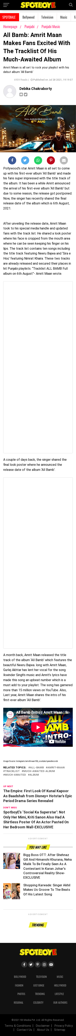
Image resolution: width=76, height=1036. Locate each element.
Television (47, 17)
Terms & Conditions (17, 1026)
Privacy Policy (64, 1026)
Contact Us (24, 1030)
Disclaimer (43, 1026)
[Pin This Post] (51, 161)
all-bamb (37, 767)
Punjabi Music (51, 26)
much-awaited (15, 775)
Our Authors (60, 1002)
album (34, 775)
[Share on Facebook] (12, 161)
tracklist (12, 771)
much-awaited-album (39, 771)
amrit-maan (56, 767)
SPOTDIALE (9, 17)
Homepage (10, 26)
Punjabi (30, 26)
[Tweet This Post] (25, 161)
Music (63, 17)
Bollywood (28, 17)
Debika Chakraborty (35, 89)
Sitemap (59, 1030)
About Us (43, 1030)
